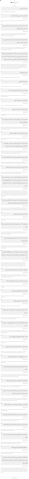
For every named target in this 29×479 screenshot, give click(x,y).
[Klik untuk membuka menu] (0, 0)
